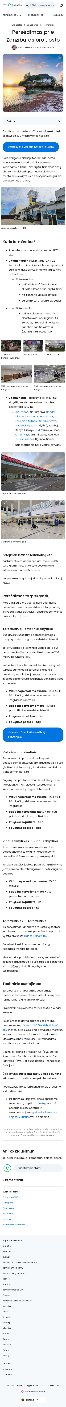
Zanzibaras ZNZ (12, 15)
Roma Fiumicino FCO (13, 1267)
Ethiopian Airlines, (26, 421)
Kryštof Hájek (24, 47)
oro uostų (39, 1103)
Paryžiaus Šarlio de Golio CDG (17, 1300)
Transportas (35, 15)
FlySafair (32, 425)
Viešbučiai (8, 1213)
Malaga (6, 1355)
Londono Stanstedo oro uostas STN (20, 1262)
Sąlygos (30, 1385)
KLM (5, 1030)
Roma (6, 1333)
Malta (5, 1311)
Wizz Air (6, 1295)
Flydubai (20, 425)
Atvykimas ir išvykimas (14, 1224)
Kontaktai (7, 1374)
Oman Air (21, 434)
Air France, (22, 412)
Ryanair (6, 1257)
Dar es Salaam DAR (36, 936)
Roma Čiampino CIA (13, 1289)
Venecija (7, 1317)
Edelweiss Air (45, 416)
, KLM (37, 430)
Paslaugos (8, 1219)
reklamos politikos (38, 1135)
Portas (6, 1350)
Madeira (7, 1306)
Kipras (6, 1339)
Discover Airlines (25, 416)
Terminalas (48, 25)
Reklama (54, 1385)
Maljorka (7, 1344)
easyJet (6, 1278)
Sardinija (7, 1284)
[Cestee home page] (15, 5)
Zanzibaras (32, 25)
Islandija (7, 1322)
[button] (4, 5)
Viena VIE (7, 1251)
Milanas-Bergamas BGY (15, 1273)
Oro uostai (17, 25)
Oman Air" (30, 1025)
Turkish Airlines (24, 439)
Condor (50, 412)
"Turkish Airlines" (48, 1025)
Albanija (7, 1328)
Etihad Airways (47, 421)
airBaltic (7, 1246)
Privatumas (42, 1385)
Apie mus (7, 1369)
